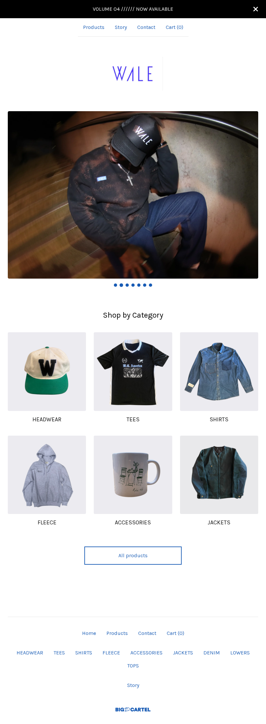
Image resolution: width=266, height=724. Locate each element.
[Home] (133, 74)
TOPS (133, 666)
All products (133, 555)
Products (93, 27)
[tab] (115, 285)
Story (121, 27)
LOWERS (240, 653)
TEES (59, 653)
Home (89, 633)
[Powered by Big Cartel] (133, 709)
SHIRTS (83, 653)
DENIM (211, 653)
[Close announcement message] (255, 9)
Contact (146, 27)
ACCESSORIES (146, 653)
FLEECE (111, 653)
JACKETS (183, 653)
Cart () (174, 27)
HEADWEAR (30, 653)
